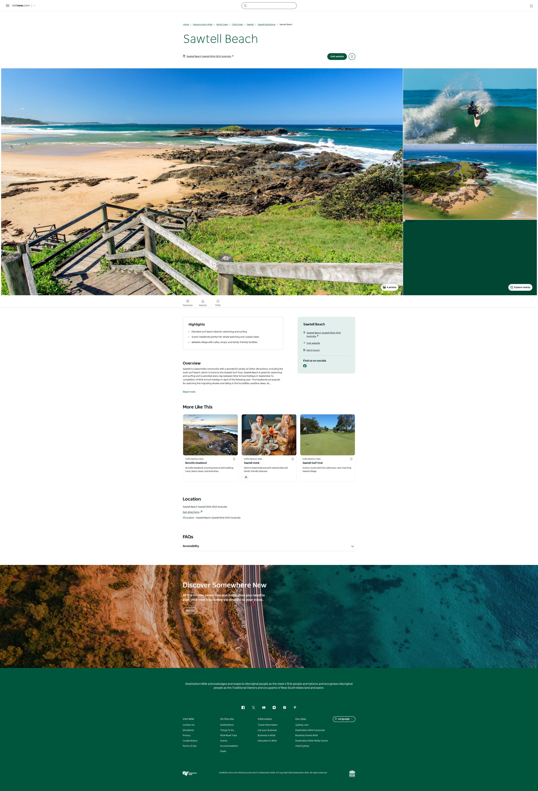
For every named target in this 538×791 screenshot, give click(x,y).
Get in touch (313, 350)
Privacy (187, 735)
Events (223, 741)
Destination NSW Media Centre (311, 741)
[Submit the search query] (245, 5)
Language (344, 719)
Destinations (227, 725)
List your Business (267, 730)
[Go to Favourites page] (531, 5)
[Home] (21, 5)
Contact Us (188, 725)
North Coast (222, 25)
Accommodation (229, 746)
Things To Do (227, 730)
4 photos (391, 287)
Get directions (191, 512)
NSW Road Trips (228, 735)
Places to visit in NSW (202, 25)
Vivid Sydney (302, 746)
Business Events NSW (306, 735)
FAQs (218, 305)
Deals (223, 751)
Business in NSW (266, 735)
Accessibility (191, 546)
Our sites (300, 719)
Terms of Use (189, 746)
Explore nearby (522, 287)
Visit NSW (188, 719)
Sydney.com (302, 725)
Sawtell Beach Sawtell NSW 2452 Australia (209, 56)
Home (186, 25)
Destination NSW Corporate (310, 730)
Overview (188, 305)
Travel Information (268, 725)
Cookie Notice (190, 741)
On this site (227, 719)
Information (265, 719)
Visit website (337, 56)
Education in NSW (267, 741)
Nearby (203, 305)
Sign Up (190, 610)
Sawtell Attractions (266, 25)
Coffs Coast (237, 25)
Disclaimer (188, 730)
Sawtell (250, 25)
